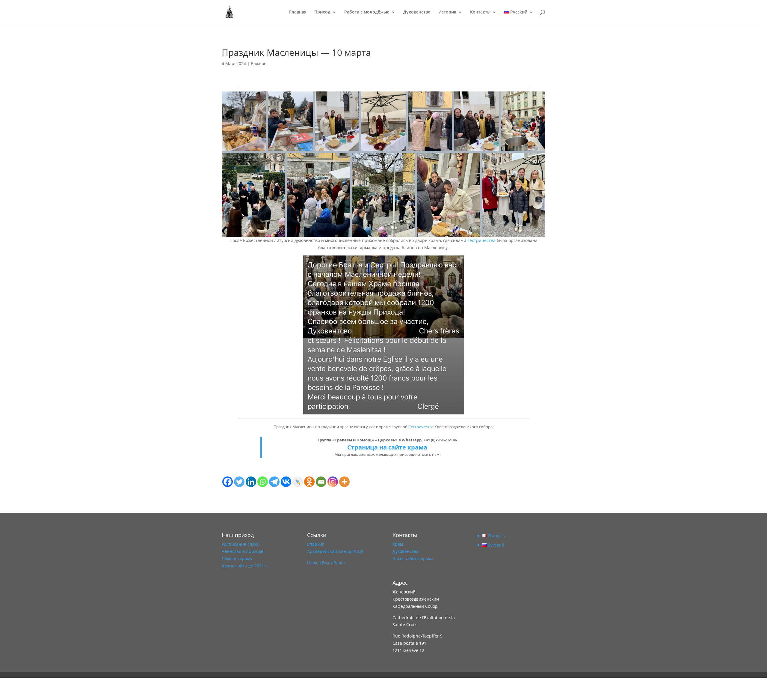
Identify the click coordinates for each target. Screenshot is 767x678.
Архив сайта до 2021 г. (245, 566)
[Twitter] (239, 481)
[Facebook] (227, 481)
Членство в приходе (242, 551)
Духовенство (417, 12)
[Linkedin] (251, 481)
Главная (298, 12)
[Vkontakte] (286, 481)
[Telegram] (274, 481)
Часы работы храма (413, 558)
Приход (322, 12)
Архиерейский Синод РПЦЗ (335, 551)
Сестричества (421, 426)
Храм (397, 544)
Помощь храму (237, 558)
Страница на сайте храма (387, 447)
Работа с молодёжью (366, 12)
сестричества (481, 240)
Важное (258, 63)
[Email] (321, 481)
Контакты (480, 12)
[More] (344, 481)
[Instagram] (332, 481)
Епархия (315, 544)
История (447, 12)
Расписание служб (240, 544)
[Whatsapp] (262, 481)
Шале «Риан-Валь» (326, 563)
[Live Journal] (297, 481)
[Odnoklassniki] (309, 481)
